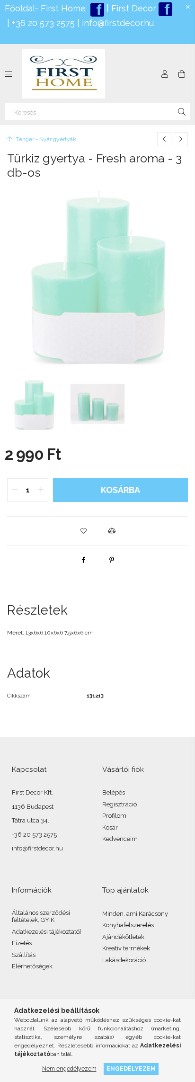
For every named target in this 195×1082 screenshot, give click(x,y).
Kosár (110, 827)
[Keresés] (181, 111)
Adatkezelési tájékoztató (46, 931)
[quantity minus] (15, 490)
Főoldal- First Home (45, 8)
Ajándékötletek (123, 936)
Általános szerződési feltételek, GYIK (41, 916)
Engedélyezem (131, 1068)
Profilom (114, 815)
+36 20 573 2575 (42, 23)
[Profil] (164, 73)
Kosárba (120, 490)
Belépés (113, 792)
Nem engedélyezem (69, 1068)
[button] (83, 531)
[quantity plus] (41, 490)
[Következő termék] (181, 139)
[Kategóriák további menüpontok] (8, 73)
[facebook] (83, 560)
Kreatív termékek (126, 948)
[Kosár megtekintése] (181, 73)
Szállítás (23, 954)
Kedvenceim (120, 838)
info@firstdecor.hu (118, 23)
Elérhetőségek (32, 966)
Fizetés (22, 943)
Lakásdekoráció (124, 960)
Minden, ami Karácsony (135, 913)
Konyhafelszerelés (128, 925)
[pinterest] (111, 560)
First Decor (132, 8)
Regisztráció (119, 804)
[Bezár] (188, 7)
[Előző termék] (164, 139)
